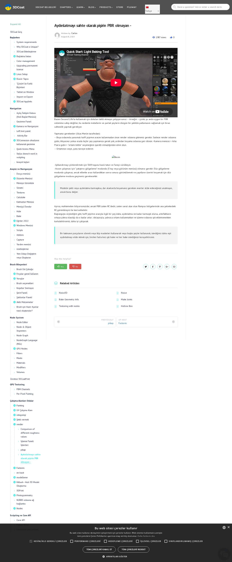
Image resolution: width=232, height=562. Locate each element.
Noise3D (63, 292)
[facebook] (152, 266)
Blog (91, 7)
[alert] (116, 543)
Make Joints (126, 299)
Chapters (66, 7)
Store (119, 7)
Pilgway (132, 7)
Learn (80, 7)
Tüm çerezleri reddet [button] (134, 549)
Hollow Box (127, 306)
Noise (124, 292)
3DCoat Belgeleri (46, 7)
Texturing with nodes (69, 306)
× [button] (228, 527)
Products (106, 7)
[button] (116, 556)
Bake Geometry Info (69, 299)
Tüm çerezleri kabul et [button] (99, 549)
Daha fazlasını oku (146, 536)
